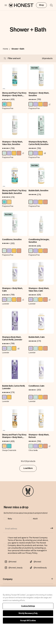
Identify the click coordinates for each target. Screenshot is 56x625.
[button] (50, 5)
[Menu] (4, 5)
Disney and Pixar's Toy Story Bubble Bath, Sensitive (14, 191)
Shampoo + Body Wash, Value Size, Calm (39, 289)
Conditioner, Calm (36, 386)
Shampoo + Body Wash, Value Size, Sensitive (12, 143)
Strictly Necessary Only (28, 613)
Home (5, 49)
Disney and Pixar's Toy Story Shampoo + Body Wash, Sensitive (14, 94)
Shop (41, 5)
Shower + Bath (17, 49)
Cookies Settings (28, 606)
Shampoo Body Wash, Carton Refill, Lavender (12, 338)
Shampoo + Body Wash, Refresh (39, 436)
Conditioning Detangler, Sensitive (39, 240)
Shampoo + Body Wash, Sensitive (39, 94)
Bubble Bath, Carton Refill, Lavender (13, 387)
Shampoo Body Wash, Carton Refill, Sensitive (39, 143)
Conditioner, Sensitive (12, 239)
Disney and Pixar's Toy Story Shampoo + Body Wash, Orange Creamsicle (14, 436)
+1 (49, 104)
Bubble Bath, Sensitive (38, 190)
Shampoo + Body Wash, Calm (12, 289)
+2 (45, 153)
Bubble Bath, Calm (37, 337)
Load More (28, 468)
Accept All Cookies (28, 620)
